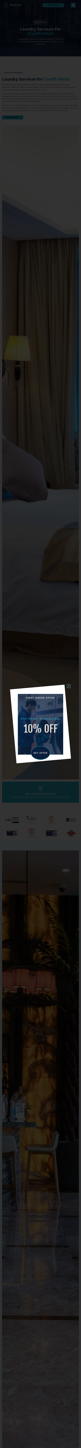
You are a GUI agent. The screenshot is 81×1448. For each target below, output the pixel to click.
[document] (40, 724)
